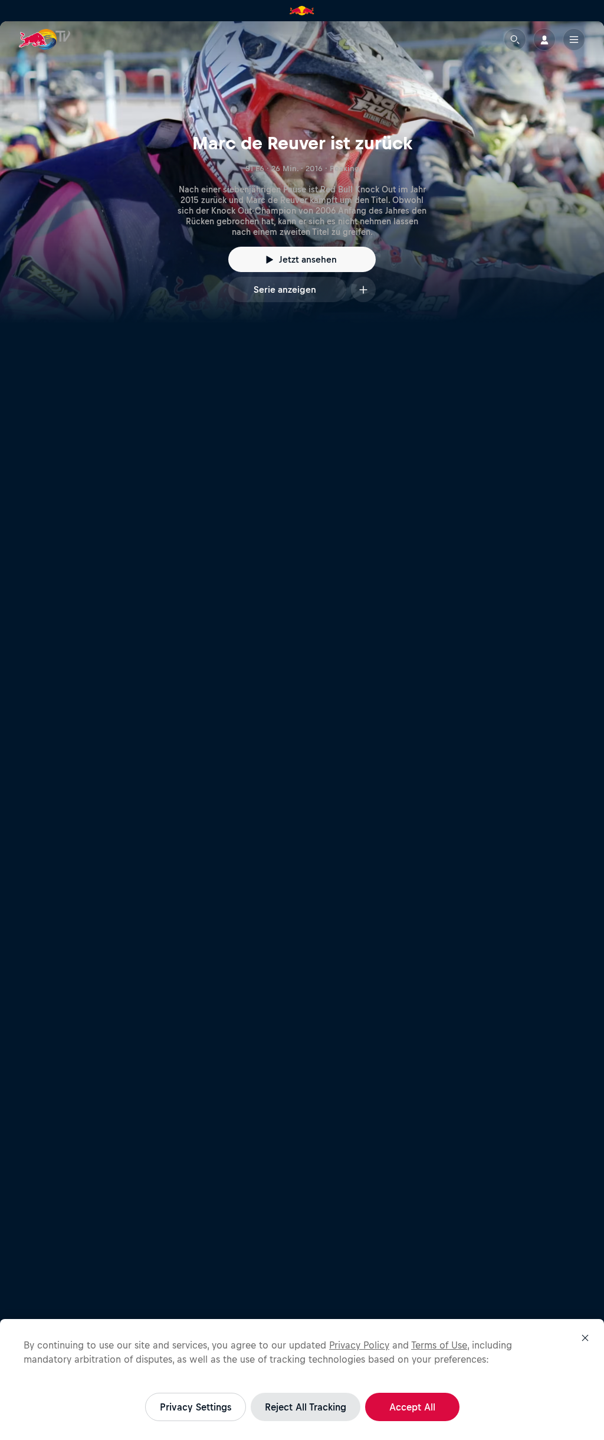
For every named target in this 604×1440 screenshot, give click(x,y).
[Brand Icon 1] (302, 10)
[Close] (585, 1338)
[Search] (515, 39)
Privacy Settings (195, 1407)
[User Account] (544, 39)
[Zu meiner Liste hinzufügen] (363, 289)
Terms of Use (439, 1345)
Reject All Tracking (305, 1407)
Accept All (412, 1407)
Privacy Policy (359, 1345)
